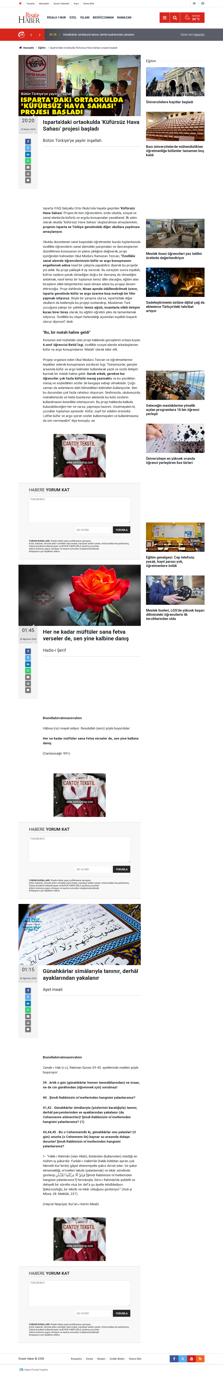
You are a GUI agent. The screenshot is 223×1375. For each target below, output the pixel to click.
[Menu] (165, 17)
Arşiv (76, 3)
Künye (89, 1358)
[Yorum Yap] (28, 180)
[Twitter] (28, 148)
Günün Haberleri (61, 3)
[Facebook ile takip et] (174, 1358)
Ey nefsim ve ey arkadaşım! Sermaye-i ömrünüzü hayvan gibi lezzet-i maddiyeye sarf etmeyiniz (105, 34)
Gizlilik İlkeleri (117, 1358)
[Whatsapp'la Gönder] (28, 161)
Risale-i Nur (56, 17)
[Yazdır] (28, 174)
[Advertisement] (92, 176)
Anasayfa (76, 1358)
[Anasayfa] (20, 3)
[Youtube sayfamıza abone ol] (191, 1358)
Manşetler (44, 3)
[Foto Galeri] (203, 3)
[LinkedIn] (28, 154)
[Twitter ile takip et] (182, 1358)
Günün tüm (193, 34)
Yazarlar (31, 3)
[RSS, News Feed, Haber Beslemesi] (200, 1358)
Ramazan (124, 17)
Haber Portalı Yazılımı (36, 1369)
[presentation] (31, 35)
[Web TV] (194, 3)
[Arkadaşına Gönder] (28, 167)
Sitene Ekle (88, 3)
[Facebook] (28, 141)
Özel (73, 17)
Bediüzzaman (103, 17)
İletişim (101, 1358)
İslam (84, 17)
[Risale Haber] (29, 17)
